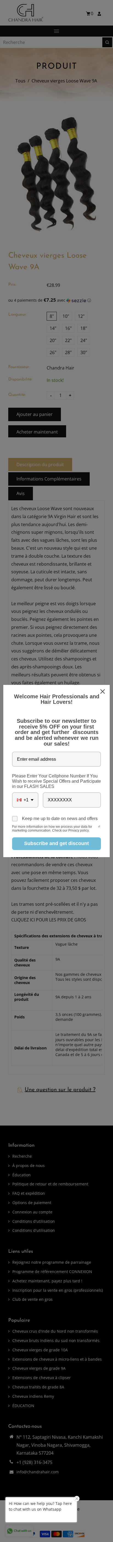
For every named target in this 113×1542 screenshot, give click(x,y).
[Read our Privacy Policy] (99, 827)
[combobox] (25, 799)
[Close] (103, 691)
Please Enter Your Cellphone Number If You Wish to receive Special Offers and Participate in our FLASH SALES (56, 781)
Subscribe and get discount (56, 843)
